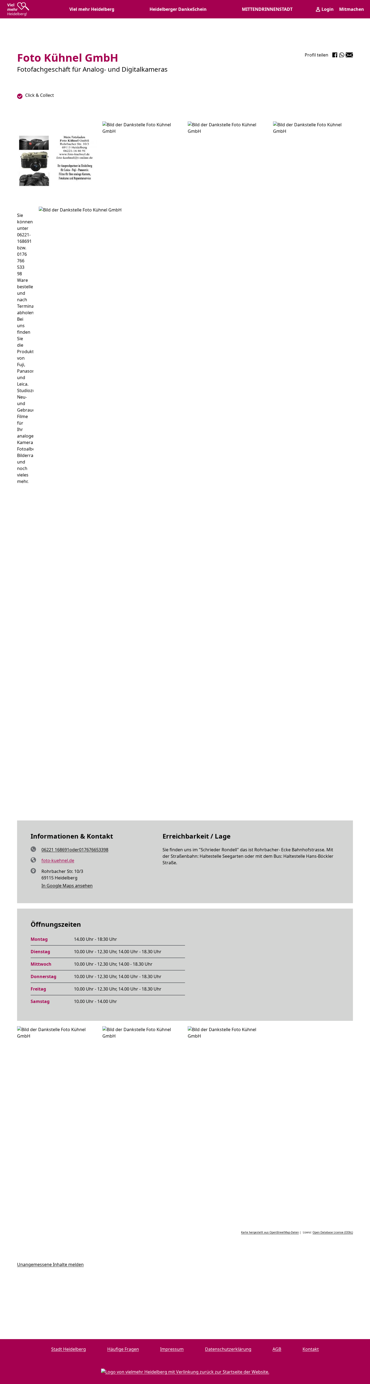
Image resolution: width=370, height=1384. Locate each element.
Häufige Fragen (123, 1349)
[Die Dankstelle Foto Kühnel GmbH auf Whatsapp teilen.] (341, 54)
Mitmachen (351, 9)
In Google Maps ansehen (67, 886)
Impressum (172, 1349)
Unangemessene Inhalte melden (50, 1264)
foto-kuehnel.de (57, 860)
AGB (276, 1349)
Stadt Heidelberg (68, 1349)
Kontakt (311, 1349)
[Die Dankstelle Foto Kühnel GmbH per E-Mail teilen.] (349, 54)
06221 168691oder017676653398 (74, 850)
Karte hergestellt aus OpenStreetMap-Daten (270, 1232)
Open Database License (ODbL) (333, 1232)
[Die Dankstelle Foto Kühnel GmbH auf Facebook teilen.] (334, 54)
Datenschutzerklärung (228, 1349)
